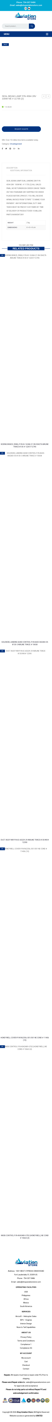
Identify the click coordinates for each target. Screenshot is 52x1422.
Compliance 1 (26, 1344)
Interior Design (26, 1324)
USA (26, 1292)
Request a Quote (21, 129)
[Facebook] (2, 148)
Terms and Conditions (26, 1341)
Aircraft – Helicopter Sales (26, 1316)
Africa (26, 1299)
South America (26, 1306)
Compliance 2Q (26, 1348)
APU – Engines (26, 1320)
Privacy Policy (26, 1337)
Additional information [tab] (21, 171)
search (32, 26)
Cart (26, 1362)
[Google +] (14, 148)
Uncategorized (16, 144)
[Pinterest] (10, 148)
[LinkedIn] (18, 148)
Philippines (26, 1295)
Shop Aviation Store (25, 1412)
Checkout (26, 1365)
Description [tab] (11, 168)
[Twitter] (6, 148)
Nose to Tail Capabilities (26, 1327)
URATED (39, 1416)
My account (26, 1358)
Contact (26, 1369)
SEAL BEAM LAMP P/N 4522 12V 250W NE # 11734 (44, 96)
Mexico (26, 1303)
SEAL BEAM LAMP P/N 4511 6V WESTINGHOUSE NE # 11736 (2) (48, 96)
